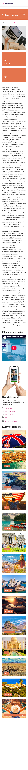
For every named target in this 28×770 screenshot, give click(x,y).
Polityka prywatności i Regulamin (14, 740)
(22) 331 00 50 (9, 414)
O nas (14, 743)
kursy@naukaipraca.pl (11, 421)
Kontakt (14, 745)
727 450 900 (8, 408)
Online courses (19, 22)
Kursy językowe (10, 22)
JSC (6, 417)
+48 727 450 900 (10, 411)
